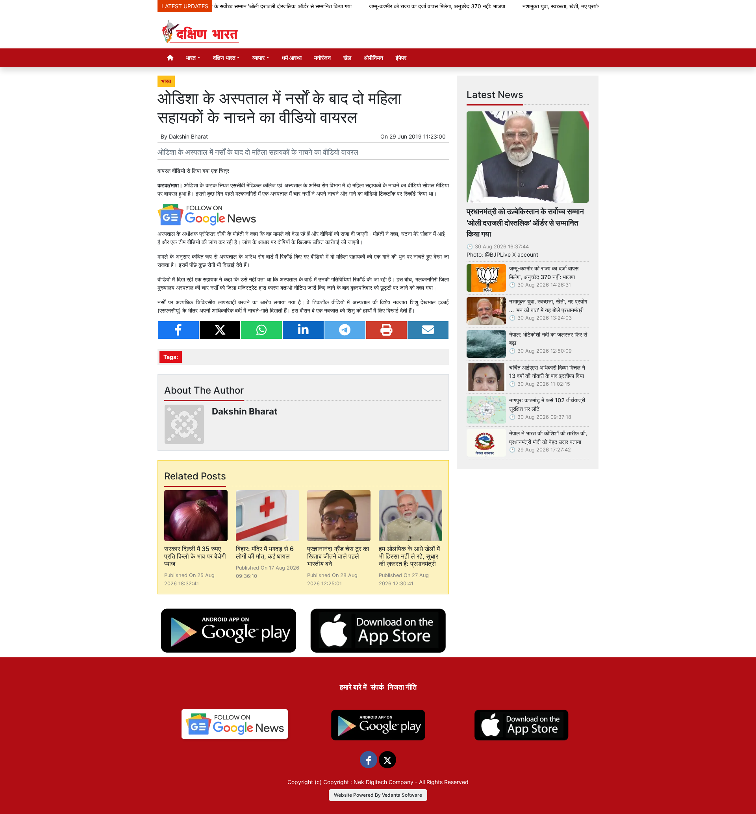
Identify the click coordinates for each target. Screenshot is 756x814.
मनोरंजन (322, 57)
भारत (166, 81)
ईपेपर (401, 57)
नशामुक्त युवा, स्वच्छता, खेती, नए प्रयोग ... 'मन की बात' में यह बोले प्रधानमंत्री (577, 6)
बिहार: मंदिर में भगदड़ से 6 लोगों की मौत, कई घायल (265, 552)
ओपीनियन (373, 57)
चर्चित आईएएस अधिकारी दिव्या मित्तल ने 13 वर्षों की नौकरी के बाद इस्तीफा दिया (547, 371)
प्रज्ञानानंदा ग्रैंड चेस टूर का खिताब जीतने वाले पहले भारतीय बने (338, 556)
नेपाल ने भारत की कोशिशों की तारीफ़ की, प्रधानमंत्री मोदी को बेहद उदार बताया (548, 437)
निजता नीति (402, 687)
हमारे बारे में (353, 687)
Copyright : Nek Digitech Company (368, 782)
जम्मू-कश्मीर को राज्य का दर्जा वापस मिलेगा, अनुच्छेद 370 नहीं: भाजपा (414, 6)
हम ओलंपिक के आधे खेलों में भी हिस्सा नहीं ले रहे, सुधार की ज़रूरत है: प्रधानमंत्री (409, 556)
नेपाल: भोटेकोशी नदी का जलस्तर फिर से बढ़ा (548, 338)
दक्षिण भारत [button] (224, 57)
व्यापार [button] (258, 57)
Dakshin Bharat (188, 136)
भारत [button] (191, 57)
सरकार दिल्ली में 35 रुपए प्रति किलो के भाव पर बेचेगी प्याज (195, 556)
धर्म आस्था (292, 57)
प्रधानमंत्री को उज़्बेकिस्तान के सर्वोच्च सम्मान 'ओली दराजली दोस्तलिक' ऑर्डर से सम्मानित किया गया (232, 6)
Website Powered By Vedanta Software (378, 795)
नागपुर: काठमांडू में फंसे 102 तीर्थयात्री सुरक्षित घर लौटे (547, 404)
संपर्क (377, 687)
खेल (347, 57)
